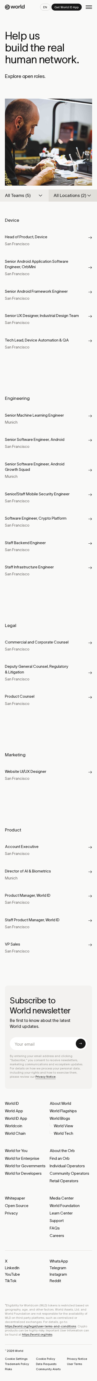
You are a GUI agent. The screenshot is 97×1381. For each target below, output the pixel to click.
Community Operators (69, 1173)
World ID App (16, 1118)
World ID (12, 1103)
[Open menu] (89, 7)
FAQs (55, 1228)
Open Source (16, 1205)
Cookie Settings (16, 1358)
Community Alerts (48, 1369)
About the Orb (62, 1150)
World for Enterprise (22, 1158)
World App (14, 1111)
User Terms (74, 1364)
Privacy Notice (45, 1076)
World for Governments (25, 1166)
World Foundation (65, 1205)
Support (57, 1220)
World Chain (15, 1133)
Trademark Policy (17, 1364)
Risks (8, 1369)
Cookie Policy (45, 1358)
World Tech (63, 1133)
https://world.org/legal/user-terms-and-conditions (40, 1326)
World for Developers (23, 1173)
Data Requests (46, 1364)
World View (63, 1126)
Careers (57, 1235)
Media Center (62, 1198)
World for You (16, 1150)
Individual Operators (67, 1166)
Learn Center (61, 1213)
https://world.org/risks (37, 1334)
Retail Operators (64, 1181)
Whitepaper (15, 1198)
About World (60, 1103)
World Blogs (60, 1118)
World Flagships (63, 1111)
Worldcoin (13, 1126)
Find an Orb (60, 1158)
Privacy (11, 1213)
